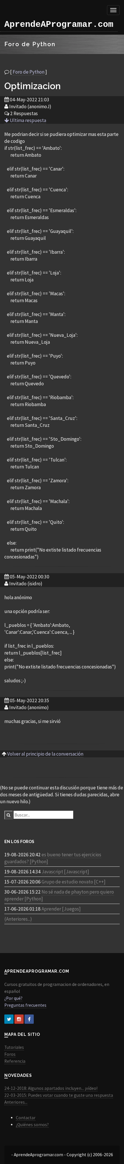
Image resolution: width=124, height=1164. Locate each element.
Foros (10, 1054)
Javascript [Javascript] (65, 871)
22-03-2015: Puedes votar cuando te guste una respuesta (58, 1095)
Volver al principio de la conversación (45, 754)
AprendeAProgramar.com (58, 24)
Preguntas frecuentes (25, 1005)
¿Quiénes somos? (32, 1124)
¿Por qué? (13, 998)
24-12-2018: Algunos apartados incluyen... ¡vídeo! (50, 1088)
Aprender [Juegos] (61, 909)
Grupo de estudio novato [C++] (74, 882)
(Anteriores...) (18, 919)
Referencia (14, 1061)
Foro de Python (28, 72)
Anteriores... (15, 1102)
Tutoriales (14, 1047)
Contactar (25, 1117)
